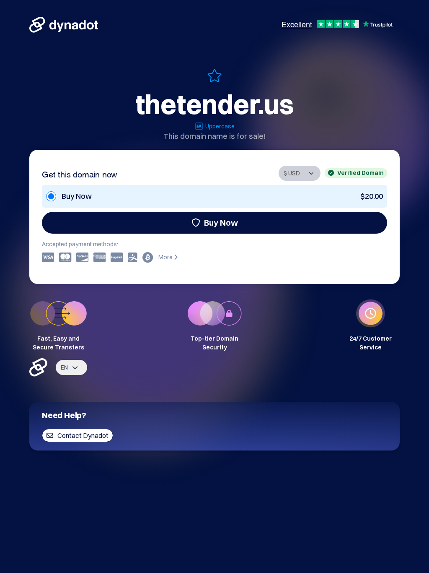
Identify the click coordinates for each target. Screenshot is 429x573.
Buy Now (221, 222)
